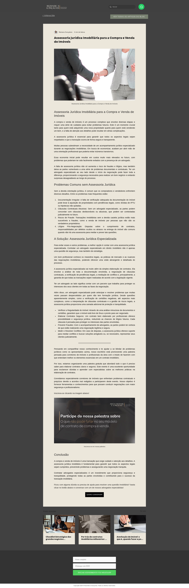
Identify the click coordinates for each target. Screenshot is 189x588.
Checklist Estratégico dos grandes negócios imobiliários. (58, 538)
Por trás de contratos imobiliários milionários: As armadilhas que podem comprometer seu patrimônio (94, 538)
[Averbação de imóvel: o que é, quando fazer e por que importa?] (130, 524)
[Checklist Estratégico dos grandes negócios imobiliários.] (59, 524)
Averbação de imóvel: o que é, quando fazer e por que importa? (129, 538)
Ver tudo (143, 511)
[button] (141, 7)
